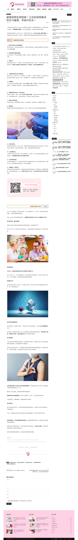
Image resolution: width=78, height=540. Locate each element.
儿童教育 (55, 102)
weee (68, 46)
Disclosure (56, 9)
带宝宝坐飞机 (55, 60)
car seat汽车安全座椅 (57, 46)
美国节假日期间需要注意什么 (11, 463)
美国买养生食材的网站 (57, 66)
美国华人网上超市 (67, 72)
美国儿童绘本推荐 (58, 72)
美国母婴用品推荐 (65, 83)
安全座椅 (55, 117)
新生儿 (55, 128)
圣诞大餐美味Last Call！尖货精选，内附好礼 (15, 470)
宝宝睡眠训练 (55, 58)
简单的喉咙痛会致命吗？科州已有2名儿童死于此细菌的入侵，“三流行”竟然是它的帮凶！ (39, 471)
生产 (55, 131)
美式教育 (55, 87)
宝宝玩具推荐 (61, 56)
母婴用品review (56, 110)
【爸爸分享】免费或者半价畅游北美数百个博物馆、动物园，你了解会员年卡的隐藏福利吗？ (62, 142)
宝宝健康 (55, 106)
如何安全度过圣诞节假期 (20, 462)
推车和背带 (56, 120)
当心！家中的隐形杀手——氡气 (62, 151)
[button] (70, 9)
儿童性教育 (54, 48)
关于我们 (54, 97)
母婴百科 (12, 9)
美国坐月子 (54, 74)
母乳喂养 (55, 62)
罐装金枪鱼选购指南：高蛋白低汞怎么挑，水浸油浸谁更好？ (62, 30)
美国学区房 (67, 76)
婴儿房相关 (56, 115)
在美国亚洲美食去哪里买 (57, 50)
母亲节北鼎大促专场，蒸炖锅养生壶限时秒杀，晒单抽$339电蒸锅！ (62, 22)
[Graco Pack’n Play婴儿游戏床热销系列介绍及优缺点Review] (32, 519)
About (61, 9)
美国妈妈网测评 (59, 74)
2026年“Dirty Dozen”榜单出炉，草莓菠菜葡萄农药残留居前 (62, 34)
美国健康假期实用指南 (37, 462)
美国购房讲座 (66, 85)
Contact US (70, 538)
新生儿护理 (65, 60)
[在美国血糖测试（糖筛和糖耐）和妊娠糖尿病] (32, 531)
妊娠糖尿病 (58, 54)
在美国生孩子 (64, 52)
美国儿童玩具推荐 (56, 70)
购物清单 (38, 9)
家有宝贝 (24, 9)
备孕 (55, 124)
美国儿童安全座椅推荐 (57, 68)
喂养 (55, 113)
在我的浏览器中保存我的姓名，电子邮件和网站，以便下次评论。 (20, 500)
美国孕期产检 (63, 76)
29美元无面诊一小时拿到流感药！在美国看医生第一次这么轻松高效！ (19, 519)
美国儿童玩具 (65, 68)
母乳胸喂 (59, 62)
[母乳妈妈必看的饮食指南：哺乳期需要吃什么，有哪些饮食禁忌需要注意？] (32, 525)
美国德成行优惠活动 (56, 81)
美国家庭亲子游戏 (62, 78)
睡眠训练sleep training (57, 64)
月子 (55, 130)
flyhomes (64, 46)
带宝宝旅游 (60, 60)
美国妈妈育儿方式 (66, 74)
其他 (55, 104)
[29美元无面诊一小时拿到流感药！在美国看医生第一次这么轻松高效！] (9, 519)
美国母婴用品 (57, 83)
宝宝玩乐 (55, 108)
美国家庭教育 (58, 80)
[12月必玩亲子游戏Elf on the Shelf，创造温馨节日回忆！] (9, 531)
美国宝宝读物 (55, 78)
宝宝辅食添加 (63, 58)
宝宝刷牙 (62, 54)
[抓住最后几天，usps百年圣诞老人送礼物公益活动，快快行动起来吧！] (9, 525)
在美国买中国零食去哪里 (61, 48)
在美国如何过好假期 (13, 462)
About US (65, 538)
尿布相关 (55, 119)
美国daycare (66, 64)
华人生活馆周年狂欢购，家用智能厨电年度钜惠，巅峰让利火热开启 (62, 37)
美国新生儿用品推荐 (64, 81)
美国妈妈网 (9, 538)
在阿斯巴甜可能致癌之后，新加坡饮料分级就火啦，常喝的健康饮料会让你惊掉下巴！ (61, 159)
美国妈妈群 (44, 9)
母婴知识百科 (55, 122)
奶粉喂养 (54, 54)
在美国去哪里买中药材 (57, 52)
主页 (8, 9)
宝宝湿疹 (66, 54)
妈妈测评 (50, 9)
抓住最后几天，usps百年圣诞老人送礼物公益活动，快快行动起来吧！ (20, 525)
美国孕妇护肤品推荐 (56, 76)
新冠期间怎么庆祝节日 (29, 462)
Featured (54, 95)
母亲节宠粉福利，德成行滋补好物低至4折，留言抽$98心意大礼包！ (62, 26)
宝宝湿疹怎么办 (55, 56)
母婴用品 (18, 9)
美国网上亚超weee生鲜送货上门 (58, 85)
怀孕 (55, 126)
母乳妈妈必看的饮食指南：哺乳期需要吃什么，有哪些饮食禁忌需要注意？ (42, 525)
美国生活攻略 (31, 9)
